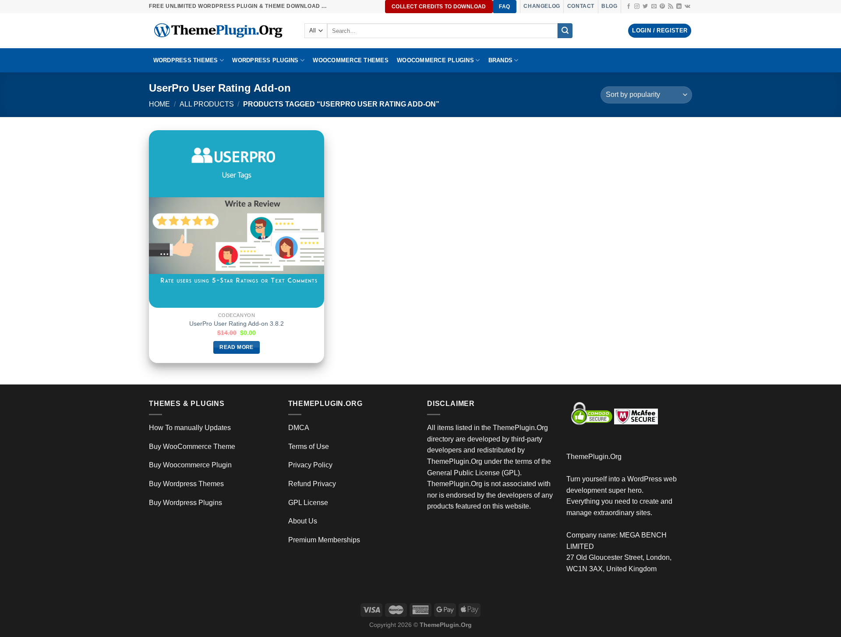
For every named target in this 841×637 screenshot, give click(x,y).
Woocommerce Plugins (435, 60)
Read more (236, 347)
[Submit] (565, 30)
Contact (580, 6)
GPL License (308, 502)
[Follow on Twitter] (645, 7)
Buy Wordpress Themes (186, 484)
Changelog (541, 6)
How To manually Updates (190, 427)
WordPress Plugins (265, 60)
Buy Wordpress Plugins (185, 502)
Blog (609, 6)
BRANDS (500, 60)
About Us (302, 521)
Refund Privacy (312, 484)
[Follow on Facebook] (628, 7)
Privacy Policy (310, 465)
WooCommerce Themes (351, 60)
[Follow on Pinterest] (662, 7)
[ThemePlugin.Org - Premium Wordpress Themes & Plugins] (220, 30)
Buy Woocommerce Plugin (190, 465)
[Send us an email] (654, 7)
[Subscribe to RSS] (670, 7)
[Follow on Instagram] (637, 7)
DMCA (298, 427)
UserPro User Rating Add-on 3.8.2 (236, 323)
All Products (207, 104)
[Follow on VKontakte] (687, 7)
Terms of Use (308, 446)
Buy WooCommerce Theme (192, 446)
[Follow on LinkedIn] (679, 7)
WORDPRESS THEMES (185, 60)
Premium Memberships (324, 540)
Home (159, 104)
